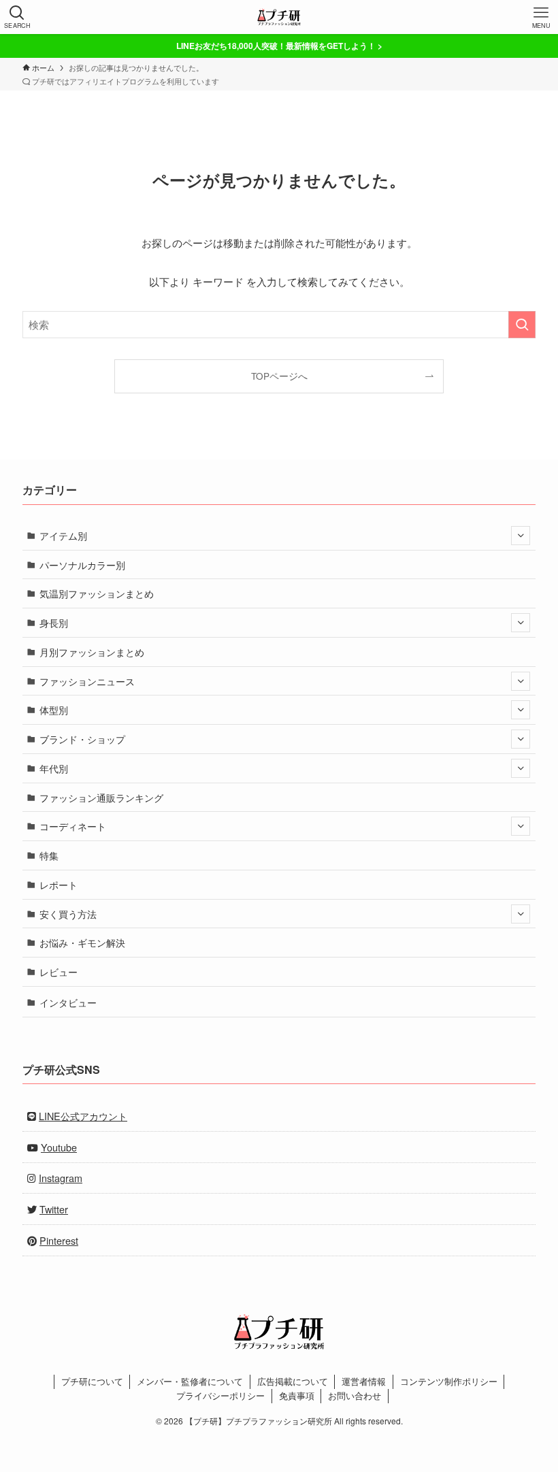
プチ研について (92, 1381)
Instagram (60, 1178)
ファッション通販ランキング (101, 797)
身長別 (53, 622)
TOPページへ (279, 376)
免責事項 (296, 1395)
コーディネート (72, 826)
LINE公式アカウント (83, 1116)
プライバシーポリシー (220, 1395)
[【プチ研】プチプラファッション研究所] (279, 17)
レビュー (58, 971)
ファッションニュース (87, 681)
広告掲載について (292, 1381)
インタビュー (68, 1002)
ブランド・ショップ (82, 739)
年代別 (53, 768)
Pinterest (58, 1240)
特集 (49, 855)
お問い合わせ (354, 1395)
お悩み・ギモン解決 (82, 942)
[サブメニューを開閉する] (520, 535)
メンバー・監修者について (190, 1381)
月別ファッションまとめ (91, 651)
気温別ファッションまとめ (96, 593)
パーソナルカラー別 (82, 564)
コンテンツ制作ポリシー (448, 1381)
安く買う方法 (68, 913)
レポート (58, 884)
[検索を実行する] (522, 324)
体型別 (53, 709)
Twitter (53, 1209)
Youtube (59, 1147)
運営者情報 (364, 1381)
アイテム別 (63, 535)
